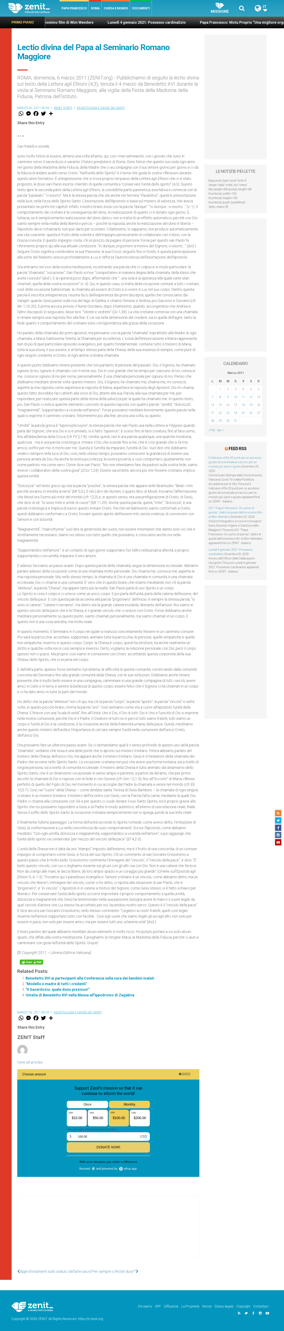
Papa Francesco (74, 8)
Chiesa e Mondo (116, 8)
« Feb (212, 430)
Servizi (207, 1306)
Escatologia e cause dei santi (101, 108)
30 (228, 420)
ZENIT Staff (63, 108)
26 (251, 412)
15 (220, 405)
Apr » (220, 430)
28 (212, 420)
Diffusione (171, 1306)
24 (235, 412)
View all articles (30, 1062)
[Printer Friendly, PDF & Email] (31, 962)
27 (258, 412)
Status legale (224, 1306)
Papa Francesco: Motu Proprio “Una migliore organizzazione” (222, 22)
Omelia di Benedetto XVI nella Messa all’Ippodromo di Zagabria (80, 995)
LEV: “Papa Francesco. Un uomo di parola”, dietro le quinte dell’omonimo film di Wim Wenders (235, 512)
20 (258, 405)
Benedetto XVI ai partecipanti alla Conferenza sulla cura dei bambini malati (90, 978)
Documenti (141, 8)
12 (251, 397)
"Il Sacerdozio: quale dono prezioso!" (57, 989)
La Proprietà (190, 1306)
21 (212, 412)
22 (220, 412)
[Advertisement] (108, 1231)
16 (228, 405)
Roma (95, 8)
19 (251, 405)
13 (258, 397)
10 (235, 397)
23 (228, 412)
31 (235, 420)
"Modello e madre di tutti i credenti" (56, 984)
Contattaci (260, 1306)
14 (212, 405)
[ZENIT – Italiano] (34, 8)
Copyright (243, 1306)
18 (243, 405)
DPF (158, 1306)
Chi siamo (145, 1306)
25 (243, 412)
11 (243, 397)
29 (220, 420)
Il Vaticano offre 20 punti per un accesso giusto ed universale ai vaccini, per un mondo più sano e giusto (235, 462)
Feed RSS (237, 448)
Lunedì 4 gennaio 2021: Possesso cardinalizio (116, 22)
